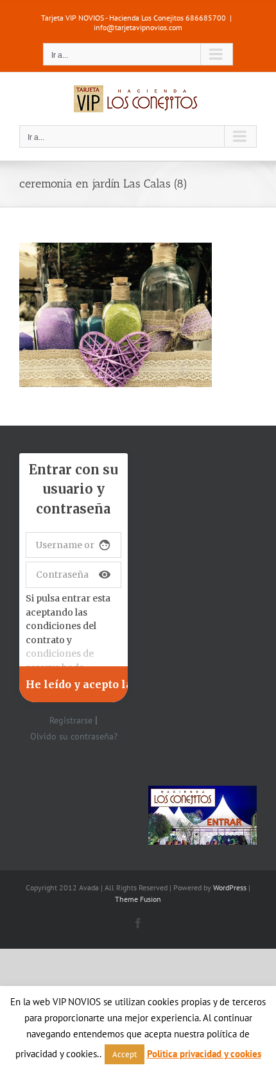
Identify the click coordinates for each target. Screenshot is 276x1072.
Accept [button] (124, 1054)
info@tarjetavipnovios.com (138, 27)
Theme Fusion (138, 899)
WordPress (229, 887)
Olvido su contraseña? (73, 736)
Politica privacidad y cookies (204, 1054)
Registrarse (70, 720)
